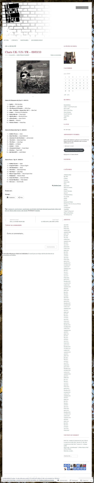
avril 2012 (66, 383)
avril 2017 (66, 274)
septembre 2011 (67, 395)
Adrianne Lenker (67, 174)
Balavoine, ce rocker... (68, 451)
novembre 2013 (67, 348)
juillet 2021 (66, 226)
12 (79, 83)
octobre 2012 (66, 372)
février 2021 (66, 228)
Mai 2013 (66, 359)
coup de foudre (33, 209)
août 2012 (66, 375)
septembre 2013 (67, 352)
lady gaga (7, 210)
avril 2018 (66, 255)
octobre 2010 (66, 415)
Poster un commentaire (56, 55)
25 (76, 88)
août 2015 (66, 310)
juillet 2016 (66, 290)
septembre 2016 (67, 286)
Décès (65, 183)
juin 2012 (66, 379)
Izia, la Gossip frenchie (17, 220)
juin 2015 (66, 314)
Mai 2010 (66, 425)
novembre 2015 (67, 305)
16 (69, 85)
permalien (38, 210)
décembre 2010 (67, 412)
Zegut (65, 117)
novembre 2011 (67, 392)
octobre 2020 (66, 230)
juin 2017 (66, 270)
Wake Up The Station (68, 213)
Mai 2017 (66, 272)
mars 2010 (66, 428)
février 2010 (66, 430)
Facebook (67, 159)
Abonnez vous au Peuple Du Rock (74, 150)
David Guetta (39, 209)
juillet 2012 (66, 377)
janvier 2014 (66, 345)
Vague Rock (66, 116)
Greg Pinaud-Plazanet (23, 55)
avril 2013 (66, 361)
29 (65, 91)
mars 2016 (66, 297)
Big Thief (66, 176)
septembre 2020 (67, 232)
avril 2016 (66, 296)
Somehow (66, 205)
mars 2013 (66, 363)
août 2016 (66, 288)
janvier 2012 (66, 388)
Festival (65, 189)
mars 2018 (66, 257)
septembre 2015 (67, 308)
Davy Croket (66, 108)
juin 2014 (66, 335)
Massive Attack (13, 210)
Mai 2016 (66, 294)
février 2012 (66, 386)
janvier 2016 (66, 301)
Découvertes (66, 185)
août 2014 (66, 332)
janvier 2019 (66, 246)
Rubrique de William (68, 202)
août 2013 (66, 354)
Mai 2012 (66, 381)
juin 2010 (66, 423)
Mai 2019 (66, 243)
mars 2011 (66, 406)
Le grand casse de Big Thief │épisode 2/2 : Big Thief (75, 442)
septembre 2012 (67, 374)
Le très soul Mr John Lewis (49, 220)
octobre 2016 (66, 285)
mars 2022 (66, 225)
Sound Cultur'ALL (68, 114)
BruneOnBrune (67, 105)
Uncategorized (67, 207)
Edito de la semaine (68, 187)
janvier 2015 (66, 323)
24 (72, 88)
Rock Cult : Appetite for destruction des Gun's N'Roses (76, 440)
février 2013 (66, 365)
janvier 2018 (66, 261)
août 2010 (66, 419)
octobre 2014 (66, 328)
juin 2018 (66, 252)
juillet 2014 (66, 334)
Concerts (66, 178)
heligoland (45, 209)
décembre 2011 (67, 390)
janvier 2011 (66, 410)
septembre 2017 (67, 268)
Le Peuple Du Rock (68, 194)
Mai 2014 (66, 337)
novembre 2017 (67, 265)
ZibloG (65, 119)
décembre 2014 (67, 325)
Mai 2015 (66, 315)
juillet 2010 (66, 421)
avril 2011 (66, 404)
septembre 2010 (67, 417)
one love (19, 210)
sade (22, 210)
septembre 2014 (67, 330)
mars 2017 (66, 275)
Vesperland (66, 209)
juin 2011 (66, 401)
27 (83, 88)
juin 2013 (66, 357)
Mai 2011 (66, 403)
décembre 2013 (67, 346)
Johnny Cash (58, 209)
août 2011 (66, 397)
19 (79, 85)
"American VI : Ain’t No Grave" (15, 209)
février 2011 (66, 408)
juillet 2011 (66, 399)
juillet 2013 (66, 355)
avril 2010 (66, 426)
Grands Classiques (68, 191)
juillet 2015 (66, 312)
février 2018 (66, 259)
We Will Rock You (68, 214)
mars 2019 (66, 245)
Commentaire (51, 247)
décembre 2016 (67, 281)
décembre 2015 (67, 303)
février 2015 (66, 321)
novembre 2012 (67, 370)
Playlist (65, 198)
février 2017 (66, 277)
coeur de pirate (26, 209)
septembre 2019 (67, 241)
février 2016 (66, 299)
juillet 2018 (66, 250)
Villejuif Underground (69, 211)
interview (66, 193)
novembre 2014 (67, 326)
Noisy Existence (67, 112)
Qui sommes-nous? (37, 40)
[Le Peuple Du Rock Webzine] (33, 9)
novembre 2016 (67, 283)
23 (69, 88)
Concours (66, 180)
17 (72, 85)
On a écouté (10, 46)
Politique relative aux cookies (46, 480)
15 (65, 85)
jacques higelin (51, 209)
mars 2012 (66, 385)
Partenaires (24, 40)
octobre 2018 (66, 248)
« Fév (65, 94)
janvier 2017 (66, 279)
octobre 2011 (66, 394)
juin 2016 (66, 292)
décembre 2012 (67, 368)
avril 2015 (66, 317)
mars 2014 (66, 341)
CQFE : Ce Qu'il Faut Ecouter (70, 106)
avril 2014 (66, 339)
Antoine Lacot (57, 185)
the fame (25, 210)
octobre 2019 (66, 239)
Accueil (6, 40)
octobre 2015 (66, 306)
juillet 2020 (66, 234)
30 (69, 91)
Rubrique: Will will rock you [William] (72, 203)
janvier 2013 (66, 366)
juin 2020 (66, 235)
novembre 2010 (67, 414)
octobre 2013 (66, 350)
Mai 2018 (66, 254)
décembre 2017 (67, 263)
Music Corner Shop (68, 110)
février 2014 (66, 343)
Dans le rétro (66, 182)
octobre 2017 (66, 266)
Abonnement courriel (72, 134)
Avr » (68, 94)
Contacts (15, 40)
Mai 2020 (66, 237)
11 (76, 83)
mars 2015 (66, 319)
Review (65, 200)
